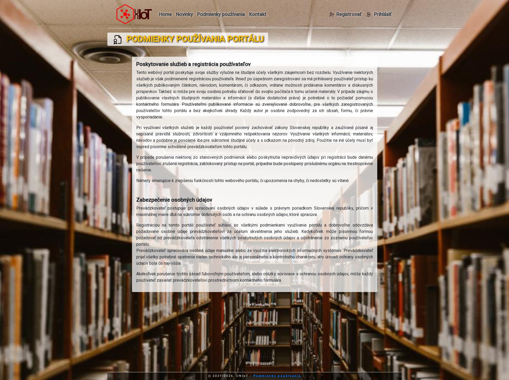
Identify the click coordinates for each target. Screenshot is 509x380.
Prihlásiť (382, 14)
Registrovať (348, 14)
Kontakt (257, 14)
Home (165, 14)
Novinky (184, 14)
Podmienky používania (221, 14)
